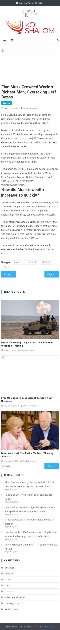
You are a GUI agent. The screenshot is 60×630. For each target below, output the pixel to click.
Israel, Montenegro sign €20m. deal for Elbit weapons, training (27, 344)
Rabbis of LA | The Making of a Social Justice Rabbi (28, 496)
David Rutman (30, 108)
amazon (17, 262)
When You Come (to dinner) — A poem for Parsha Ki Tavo (31, 546)
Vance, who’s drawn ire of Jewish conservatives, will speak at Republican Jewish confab (30, 509)
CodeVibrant (47, 626)
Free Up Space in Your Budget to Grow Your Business (26, 400)
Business (6, 103)
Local (7, 585)
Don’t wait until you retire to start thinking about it (27, 455)
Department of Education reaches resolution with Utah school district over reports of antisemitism (10, 274)
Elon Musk (31, 262)
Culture (9, 573)
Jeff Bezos (46, 262)
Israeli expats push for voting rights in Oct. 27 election (29, 521)
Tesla (6, 266)
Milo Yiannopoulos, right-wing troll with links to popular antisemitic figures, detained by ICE (30, 484)
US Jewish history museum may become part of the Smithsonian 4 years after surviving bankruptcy (53, 274)
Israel (8, 579)
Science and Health (15, 597)
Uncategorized (12, 603)
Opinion (9, 591)
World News (11, 609)
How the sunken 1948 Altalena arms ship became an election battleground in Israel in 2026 (31, 534)
